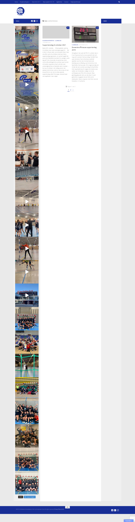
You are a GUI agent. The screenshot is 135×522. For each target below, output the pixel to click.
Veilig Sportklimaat (75, 2)
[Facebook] (32, 21)
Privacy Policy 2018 (59, 509)
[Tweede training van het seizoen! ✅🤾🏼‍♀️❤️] (27, 272)
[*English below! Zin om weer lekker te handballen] (27, 318)
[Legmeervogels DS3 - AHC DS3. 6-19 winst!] (27, 108)
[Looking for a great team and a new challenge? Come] (27, 37)
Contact (66, 2)
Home (16, 2)
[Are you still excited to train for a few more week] (27, 342)
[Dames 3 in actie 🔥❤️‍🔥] (27, 201)
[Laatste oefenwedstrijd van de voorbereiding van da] (27, 248)
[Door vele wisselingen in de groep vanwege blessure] (27, 154)
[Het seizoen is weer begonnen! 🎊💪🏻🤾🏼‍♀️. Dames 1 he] (27, 225)
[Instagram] (37, 21)
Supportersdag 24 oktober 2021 (54, 45)
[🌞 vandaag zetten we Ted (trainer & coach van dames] (27, 436)
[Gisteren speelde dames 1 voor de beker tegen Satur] (27, 178)
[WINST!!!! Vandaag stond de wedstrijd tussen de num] (27, 459)
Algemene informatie (48, 40)
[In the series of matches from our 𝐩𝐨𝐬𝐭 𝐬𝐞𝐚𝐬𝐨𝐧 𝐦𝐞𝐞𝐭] (27, 389)
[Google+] (34, 21)
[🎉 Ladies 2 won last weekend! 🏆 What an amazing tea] (27, 61)
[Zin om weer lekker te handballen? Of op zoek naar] (27, 131)
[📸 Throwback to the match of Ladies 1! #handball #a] (27, 365)
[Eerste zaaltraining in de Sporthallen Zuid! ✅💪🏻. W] (27, 295)
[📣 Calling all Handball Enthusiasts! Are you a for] (27, 84)
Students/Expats (24, 2)
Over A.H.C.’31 (36, 2)
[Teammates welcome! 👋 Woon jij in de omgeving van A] (27, 482)
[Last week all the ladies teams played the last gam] (27, 412)
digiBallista (59, 2)
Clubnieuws (58, 40)
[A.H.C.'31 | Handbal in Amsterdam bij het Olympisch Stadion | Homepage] (20, 11)
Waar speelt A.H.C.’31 (48, 2)
